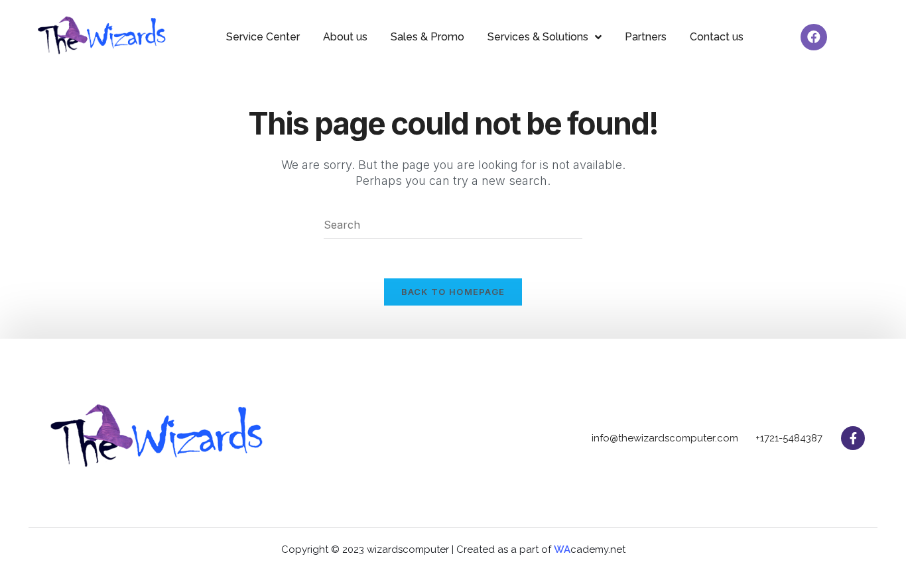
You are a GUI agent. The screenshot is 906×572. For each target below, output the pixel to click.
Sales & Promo (427, 36)
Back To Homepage (453, 291)
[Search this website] (453, 224)
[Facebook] (814, 37)
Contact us (717, 36)
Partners (646, 36)
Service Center (263, 36)
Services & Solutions (537, 36)
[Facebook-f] (853, 438)
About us (345, 36)
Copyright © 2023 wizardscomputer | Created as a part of (417, 549)
